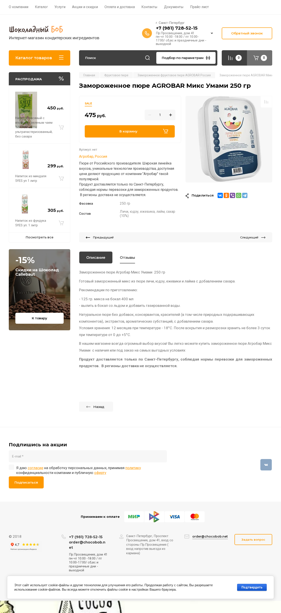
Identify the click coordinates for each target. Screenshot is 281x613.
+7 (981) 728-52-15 (177, 28)
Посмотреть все (40, 237)
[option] (229, 139)
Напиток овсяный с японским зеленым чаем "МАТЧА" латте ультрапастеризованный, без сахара (33, 127)
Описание (95, 258)
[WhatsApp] (238, 195)
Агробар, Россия (93, 156)
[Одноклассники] (226, 195)
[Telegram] (244, 195)
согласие (35, 468)
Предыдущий (103, 237)
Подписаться (26, 482)
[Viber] (232, 195)
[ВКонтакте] (220, 195)
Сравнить (266, 101)
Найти (147, 58)
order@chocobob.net (210, 536)
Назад (98, 407)
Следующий (249, 237)
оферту (100, 472)
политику (133, 468)
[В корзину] (61, 127)
